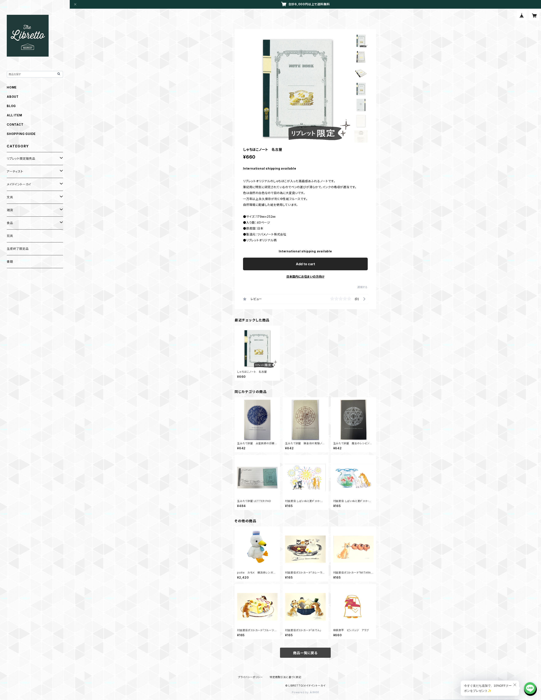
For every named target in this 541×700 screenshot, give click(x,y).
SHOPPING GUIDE (21, 134)
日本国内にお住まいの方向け (305, 276)
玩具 (10, 236)
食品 (10, 223)
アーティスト (15, 171)
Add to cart (305, 264)
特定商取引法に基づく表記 (285, 677)
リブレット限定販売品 (21, 158)
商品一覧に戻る (305, 653)
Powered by (301, 692)
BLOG (11, 106)
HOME (12, 87)
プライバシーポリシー (250, 677)
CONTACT (15, 124)
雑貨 (10, 210)
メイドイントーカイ (19, 184)
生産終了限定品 (18, 248)
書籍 (10, 261)
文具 (10, 197)
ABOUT (13, 96)
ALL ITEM (14, 115)
